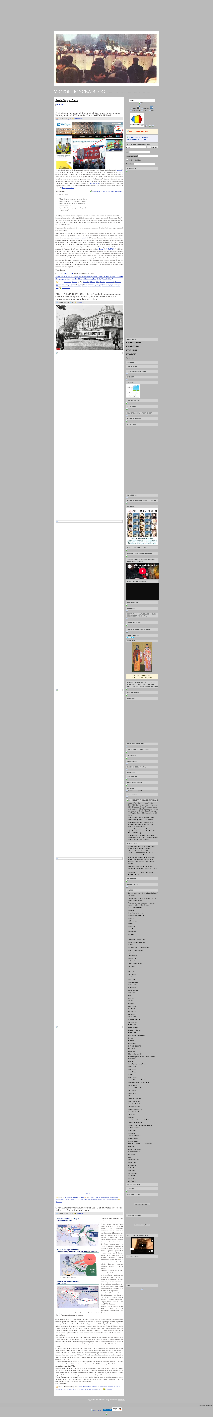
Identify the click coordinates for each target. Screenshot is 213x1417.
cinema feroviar (109, 1197)
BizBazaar (92, 282)
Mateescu (130, 1038)
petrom (69, 285)
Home (110, 92)
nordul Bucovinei (110, 284)
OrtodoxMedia (132, 1072)
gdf (114, 1386)
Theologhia (131, 1146)
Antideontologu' (132, 921)
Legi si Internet (132, 1022)
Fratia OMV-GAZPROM (107, 249)
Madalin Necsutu (133, 1027)
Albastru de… (132, 910)
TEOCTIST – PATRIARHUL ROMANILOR (140, 1144)
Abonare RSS (142, 131)
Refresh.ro (131, 1096)
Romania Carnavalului (134, 1106)
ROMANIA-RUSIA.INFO (135, 1109)
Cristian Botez (132, 961)
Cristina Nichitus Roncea (135, 963)
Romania (84, 285)
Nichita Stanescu (97, 1199)
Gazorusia (118, 282)
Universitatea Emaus (134, 1160)
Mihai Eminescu (88, 1199)
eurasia (108, 282)
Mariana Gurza (132, 1033)
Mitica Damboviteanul (134, 1054)
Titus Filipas (131, 1154)
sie (91, 285)
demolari (116, 1197)
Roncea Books (139, 92)
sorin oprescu (114, 1199)
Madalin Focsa (132, 1025)
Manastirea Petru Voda (134, 1030)
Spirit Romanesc (133, 1138)
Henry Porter (131, 993)
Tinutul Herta (105, 285)
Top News (74, 282)
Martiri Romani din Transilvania (137, 1035)
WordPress (121, 1400)
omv (116, 284)
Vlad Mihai (131, 1178)
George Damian (132, 985)
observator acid (94, 183)
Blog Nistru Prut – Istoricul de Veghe (138, 947)
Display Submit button (135, 160)
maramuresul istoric (92, 284)
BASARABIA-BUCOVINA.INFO (137, 939)
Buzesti (92, 1197)
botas (89, 1386)
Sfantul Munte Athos (134, 1128)
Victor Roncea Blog (79, 91)
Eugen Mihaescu (133, 982)
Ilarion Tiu (131, 998)
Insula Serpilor (72, 284)
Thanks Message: (131, 156)
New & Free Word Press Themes (137, 1064)
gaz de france (103, 1386)
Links (149, 92)
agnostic (119, 170)
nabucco (60, 1389)
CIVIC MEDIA (132, 958)
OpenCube (63, 285)
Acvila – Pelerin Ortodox (135, 907)
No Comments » (78, 118)
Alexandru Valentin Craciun (136, 915)
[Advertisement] (106, 15)
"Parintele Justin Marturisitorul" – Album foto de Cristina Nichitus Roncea (142, 899)
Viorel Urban (131, 1170)
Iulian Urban (131, 1014)
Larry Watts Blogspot (134, 1019)
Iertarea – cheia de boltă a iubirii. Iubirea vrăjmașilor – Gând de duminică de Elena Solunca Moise (143, 831)
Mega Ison (131, 1041)
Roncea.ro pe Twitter (136, 139)
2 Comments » (80, 1213)
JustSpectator (132, 1017)
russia (73, 1389)
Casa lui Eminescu (100, 1197)
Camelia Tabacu (132, 955)
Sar (88, 285)
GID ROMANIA (132, 987)
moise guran (102, 284)
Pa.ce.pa (130, 1074)
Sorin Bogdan (132, 1133)
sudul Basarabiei (96, 285)
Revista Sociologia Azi (134, 1098)
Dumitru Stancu (60, 1199)
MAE (85, 284)
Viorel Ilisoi (131, 1168)
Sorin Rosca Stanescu (134, 1136)
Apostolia (130, 923)
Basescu (85, 1386)
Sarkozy (81, 1389)
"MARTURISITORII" (133, 896)
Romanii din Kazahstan (135, 1112)
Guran (66, 284)
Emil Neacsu (131, 977)
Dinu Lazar (131, 971)
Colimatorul (67, 1197)
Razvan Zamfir (132, 1093)
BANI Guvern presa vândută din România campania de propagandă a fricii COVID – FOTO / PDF (142, 868)
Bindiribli (130, 945)
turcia (98, 1389)
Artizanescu (131, 926)
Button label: (130, 164)
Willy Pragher (132, 1181)
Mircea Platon (132, 1051)
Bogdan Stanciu (132, 953)
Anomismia (131, 918)
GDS (62, 284)
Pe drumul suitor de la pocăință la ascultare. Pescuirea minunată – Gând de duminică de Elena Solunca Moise (143, 837)
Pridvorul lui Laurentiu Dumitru (137, 1080)
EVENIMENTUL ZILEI (132, 346)
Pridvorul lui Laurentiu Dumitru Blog (138, 1082)
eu (98, 1386)
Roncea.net (131, 1114)
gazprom (58, 284)
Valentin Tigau (132, 1162)
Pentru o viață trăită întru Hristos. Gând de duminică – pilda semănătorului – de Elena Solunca (140, 824)
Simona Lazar (132, 1130)
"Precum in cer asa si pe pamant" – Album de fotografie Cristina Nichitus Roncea (141, 904)
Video (123, 92)
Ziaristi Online (152, 800)
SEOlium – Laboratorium (135, 1122)
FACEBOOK (129, 358)
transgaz (94, 1389)
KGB (78, 284)
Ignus (129, 995)
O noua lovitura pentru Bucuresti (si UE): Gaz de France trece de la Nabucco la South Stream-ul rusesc (88, 1209)
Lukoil (84, 238)
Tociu (129, 1157)
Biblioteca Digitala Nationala (136, 942)
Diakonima (131, 969)
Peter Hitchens (132, 1077)
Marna (81, 1199)
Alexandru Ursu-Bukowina (135, 913)
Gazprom (76, 238)
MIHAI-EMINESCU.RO (134, 1046)
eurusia (112, 282)
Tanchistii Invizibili (133, 1141)
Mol (57, 1389)
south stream (87, 1389)
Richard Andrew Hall (134, 1101)
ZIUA (116, 92)
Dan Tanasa (131, 966)
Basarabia (86, 282)
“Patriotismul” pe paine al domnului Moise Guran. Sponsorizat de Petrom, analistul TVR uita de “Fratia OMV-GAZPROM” (87, 114)
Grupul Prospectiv (133, 990)
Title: (127, 152)
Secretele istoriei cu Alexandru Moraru (139, 1120)
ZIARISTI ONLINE (131, 350)
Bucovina (102, 282)
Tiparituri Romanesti (134, 1152)
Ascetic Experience (133, 929)
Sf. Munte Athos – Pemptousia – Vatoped (140, 1125)
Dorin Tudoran (132, 974)
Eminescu (67, 1199)
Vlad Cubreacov (132, 1173)
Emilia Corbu (131, 979)
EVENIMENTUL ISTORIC (133, 342)
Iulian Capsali (132, 1011)
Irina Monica (131, 1009)
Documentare (67, 282)
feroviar (73, 1199)
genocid (118, 1386)
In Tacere (130, 1001)
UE (101, 1389)
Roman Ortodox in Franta (135, 1104)
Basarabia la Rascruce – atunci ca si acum (140, 937)
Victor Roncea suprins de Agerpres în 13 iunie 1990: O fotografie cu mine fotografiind (141, 847)
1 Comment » (80, 302)
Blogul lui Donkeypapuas (135, 950)
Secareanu (131, 1117)
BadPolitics (131, 934)
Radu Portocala (132, 1085)
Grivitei (77, 1199)
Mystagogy (131, 1061)
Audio (129, 92)
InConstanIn (131, 1003)
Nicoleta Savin (132, 1069)
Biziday (97, 282)
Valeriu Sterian (132, 1165)
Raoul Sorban (132, 1090)
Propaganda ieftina (68, 188)
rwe (77, 1389)
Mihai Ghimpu (132, 1043)
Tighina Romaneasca (134, 1149)
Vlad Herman (132, 1176)
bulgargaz (94, 1386)
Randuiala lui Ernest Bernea (136, 1088)
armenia (80, 1386)
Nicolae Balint (132, 1066)
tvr (110, 285)
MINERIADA (131, 1049)
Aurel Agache (132, 931)
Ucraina (113, 285)
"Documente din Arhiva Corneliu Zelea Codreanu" (143, 893)
